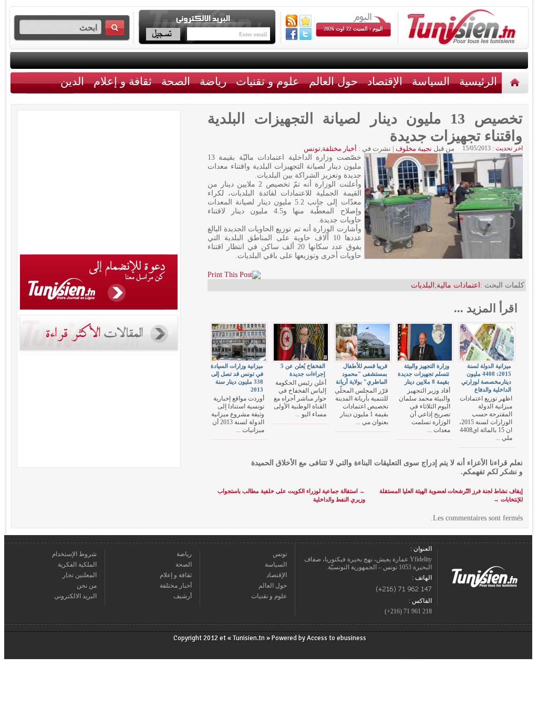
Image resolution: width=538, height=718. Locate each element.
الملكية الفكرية (77, 564)
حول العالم (333, 81)
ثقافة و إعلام (123, 81)
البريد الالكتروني (75, 596)
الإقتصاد (384, 81)
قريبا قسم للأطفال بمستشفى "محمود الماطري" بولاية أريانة (361, 374)
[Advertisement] (99, 184)
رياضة (213, 81)
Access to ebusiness (336, 638)
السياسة (431, 81)
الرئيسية (516, 82)
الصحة (175, 81)
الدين (72, 81)
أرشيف (182, 596)
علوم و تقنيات (267, 81)
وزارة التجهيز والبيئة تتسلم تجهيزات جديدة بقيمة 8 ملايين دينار (423, 374)
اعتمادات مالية (458, 285)
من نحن (87, 585)
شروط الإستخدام (74, 554)
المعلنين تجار (80, 575)
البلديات (422, 285)
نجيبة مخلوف (414, 148)
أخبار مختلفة (339, 148)
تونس (312, 148)
